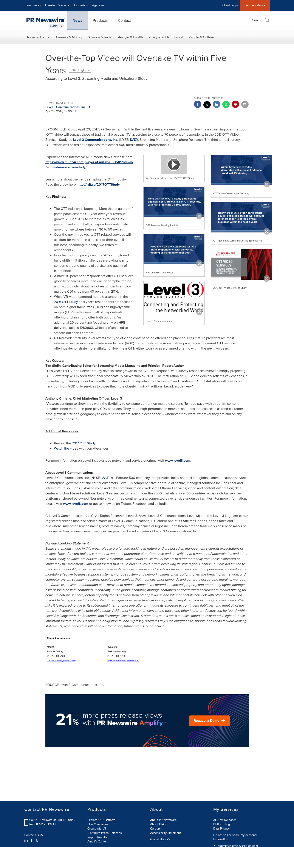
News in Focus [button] (38, 37)
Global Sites (158, 839)
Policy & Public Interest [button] (166, 37)
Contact (124, 20)
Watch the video (66, 448)
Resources (33, 5)
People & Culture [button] (201, 37)
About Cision (158, 824)
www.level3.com (177, 460)
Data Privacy (221, 828)
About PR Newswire (163, 820)
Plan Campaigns (97, 824)
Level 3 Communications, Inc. (95, 139)
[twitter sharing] (207, 105)
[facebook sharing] (197, 105)
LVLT (133, 139)
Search (257, 20)
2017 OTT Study (84, 443)
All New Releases (225, 820)
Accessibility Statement (165, 833)
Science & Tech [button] (99, 37)
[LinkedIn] (26, 840)
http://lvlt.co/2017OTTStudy (98, 184)
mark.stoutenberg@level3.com (123, 660)
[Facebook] (32, 840)
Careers (155, 828)
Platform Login (222, 824)
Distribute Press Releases (104, 833)
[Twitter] (37, 840)
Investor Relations (57, 5)
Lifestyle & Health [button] (129, 37)
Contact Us (32, 835)
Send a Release (254, 5)
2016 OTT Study (66, 301)
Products (100, 20)
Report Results (97, 837)
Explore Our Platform (101, 820)
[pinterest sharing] (235, 105)
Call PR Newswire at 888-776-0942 (52, 820)
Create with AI (96, 828)
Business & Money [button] (68, 37)
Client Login (230, 5)
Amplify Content (97, 841)
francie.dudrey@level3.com (61, 660)
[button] (174, 164)
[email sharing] (245, 105)
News (77, 20)
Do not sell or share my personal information (235, 837)
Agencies (98, 5)
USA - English (79, 70)
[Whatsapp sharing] (226, 105)
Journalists (80, 5)
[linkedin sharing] (216, 105)
